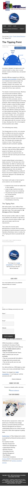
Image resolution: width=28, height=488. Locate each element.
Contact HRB (5, 459)
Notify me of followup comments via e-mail (12, 309)
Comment (5, 287)
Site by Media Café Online (14, 476)
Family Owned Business (15, 240)
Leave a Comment (20, 48)
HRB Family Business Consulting (18, 475)
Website (4, 328)
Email (4, 320)
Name (4, 313)
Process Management (8, 241)
